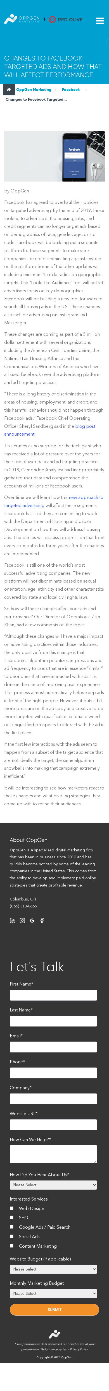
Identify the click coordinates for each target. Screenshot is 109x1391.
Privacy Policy (79, 1349)
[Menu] (100, 21)
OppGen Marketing (33, 89)
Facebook (71, 89)
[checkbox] (53, 1228)
